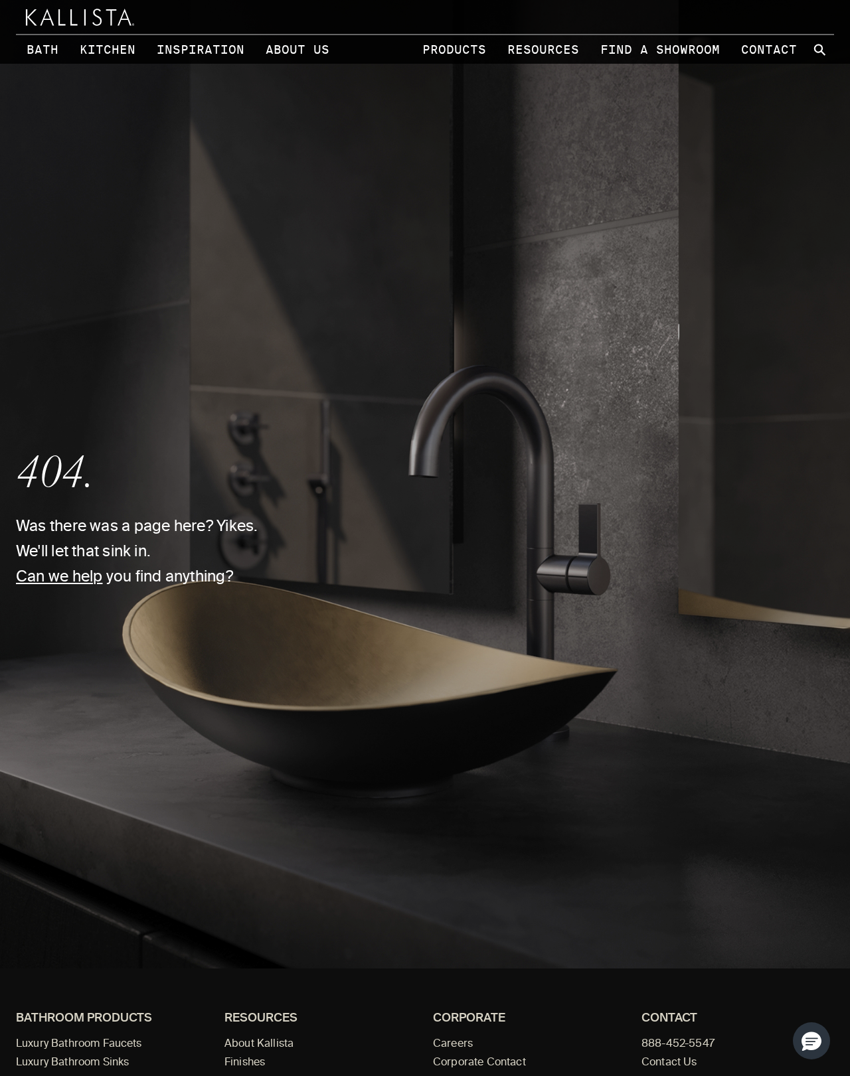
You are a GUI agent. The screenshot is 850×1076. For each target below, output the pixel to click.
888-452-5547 (678, 1044)
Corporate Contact (479, 1062)
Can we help (59, 577)
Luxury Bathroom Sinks (72, 1062)
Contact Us (669, 1062)
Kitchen (107, 49)
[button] (811, 1040)
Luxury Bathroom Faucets (79, 1044)
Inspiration (200, 49)
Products (454, 49)
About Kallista (259, 1044)
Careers (453, 1044)
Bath (42, 49)
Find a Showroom (660, 49)
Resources (543, 49)
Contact (769, 49)
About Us (297, 49)
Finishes (244, 1062)
